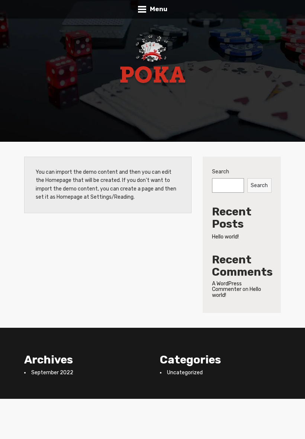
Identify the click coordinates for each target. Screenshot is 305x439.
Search (220, 172)
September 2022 (52, 372)
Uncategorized (185, 372)
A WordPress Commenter (227, 286)
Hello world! (225, 237)
